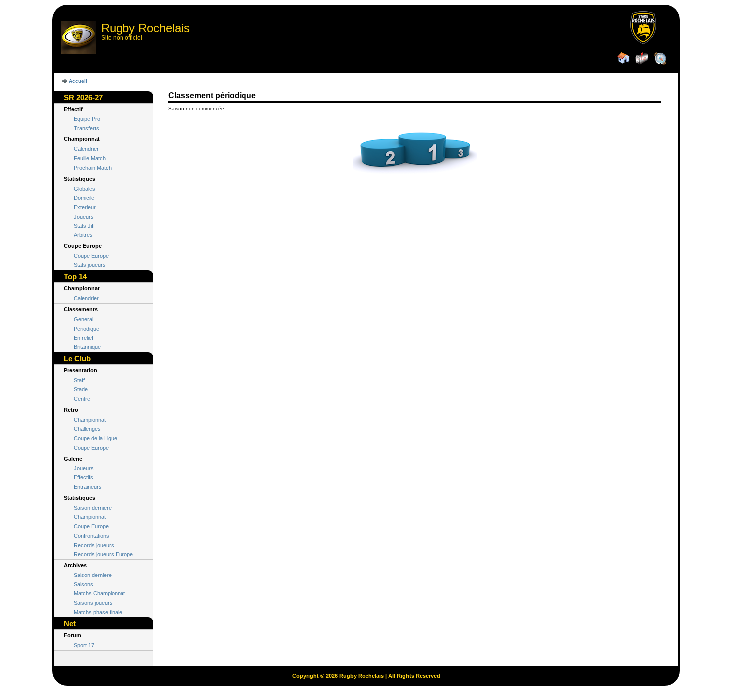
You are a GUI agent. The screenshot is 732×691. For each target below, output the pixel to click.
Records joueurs (94, 545)
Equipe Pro (87, 119)
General (83, 319)
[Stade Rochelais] (642, 42)
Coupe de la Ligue (95, 438)
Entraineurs (88, 487)
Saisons (83, 584)
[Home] (78, 37)
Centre (82, 399)
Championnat (90, 420)
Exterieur (85, 207)
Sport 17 (84, 645)
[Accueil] (624, 59)
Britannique (87, 347)
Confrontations (91, 536)
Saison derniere (93, 508)
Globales (84, 189)
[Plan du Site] (660, 59)
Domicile (84, 198)
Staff (79, 380)
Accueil (78, 81)
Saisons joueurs (93, 603)
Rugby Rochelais (145, 28)
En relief (83, 338)
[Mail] (642, 59)
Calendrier (86, 149)
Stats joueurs (90, 265)
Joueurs (84, 217)
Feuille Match (90, 158)
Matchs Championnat (99, 593)
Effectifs (83, 477)
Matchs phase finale (98, 612)
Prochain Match (93, 168)
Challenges (87, 429)
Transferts (86, 128)
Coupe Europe (91, 256)
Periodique (86, 329)
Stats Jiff (84, 226)
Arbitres (83, 235)
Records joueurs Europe (103, 554)
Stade (81, 389)
